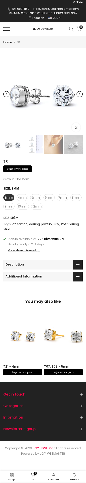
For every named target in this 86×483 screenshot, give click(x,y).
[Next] (80, 94)
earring (34, 224)
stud (6, 229)
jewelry (46, 224)
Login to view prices (17, 168)
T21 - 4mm (11, 366)
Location (38, 18)
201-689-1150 (20, 9)
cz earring (20, 224)
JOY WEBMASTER (52, 453)
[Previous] (6, 94)
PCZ (57, 224)
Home (7, 42)
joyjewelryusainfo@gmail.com (58, 9)
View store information (24, 250)
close (79, 2)
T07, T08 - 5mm (56, 366)
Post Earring (70, 224)
